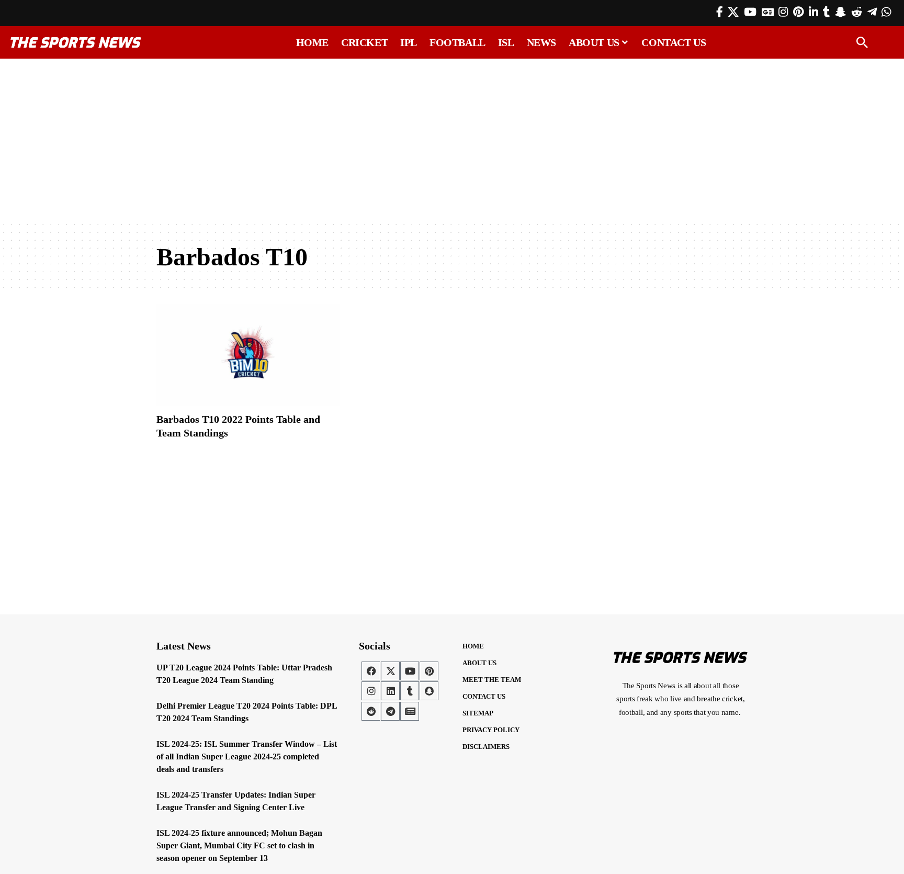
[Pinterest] (798, 12)
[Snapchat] (429, 690)
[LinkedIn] (813, 12)
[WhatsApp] (886, 12)
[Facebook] (720, 12)
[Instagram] (783, 12)
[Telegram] (872, 12)
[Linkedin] (390, 690)
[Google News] (767, 12)
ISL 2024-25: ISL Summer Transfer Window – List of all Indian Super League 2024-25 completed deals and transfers (246, 756)
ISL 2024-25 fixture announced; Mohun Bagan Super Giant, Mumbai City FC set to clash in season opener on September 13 (239, 845)
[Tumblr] (826, 12)
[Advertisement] (452, 139)
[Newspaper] (409, 711)
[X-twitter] (390, 671)
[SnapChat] (840, 12)
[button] (862, 42)
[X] (733, 12)
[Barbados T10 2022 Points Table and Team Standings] (248, 355)
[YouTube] (750, 12)
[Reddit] (857, 12)
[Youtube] (409, 671)
